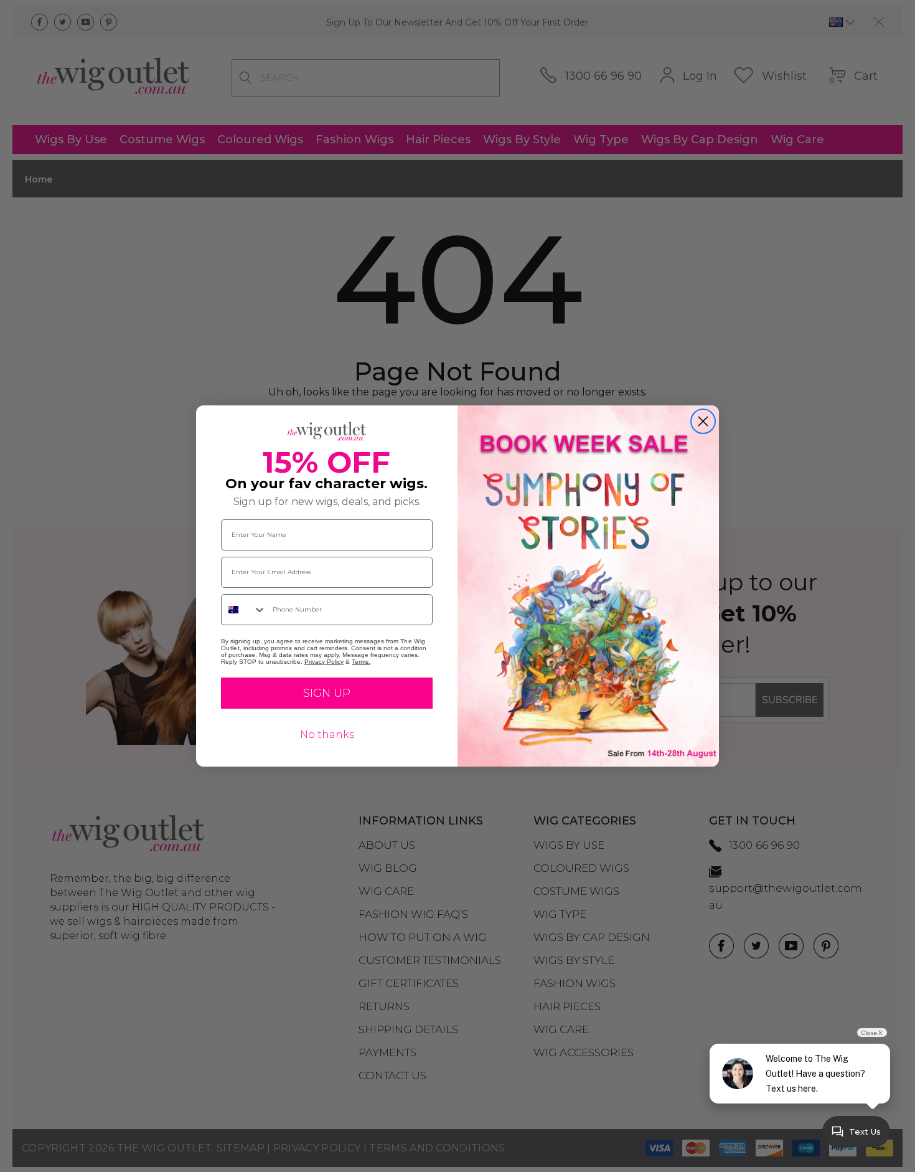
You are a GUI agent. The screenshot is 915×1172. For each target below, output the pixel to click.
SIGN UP (326, 693)
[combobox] (244, 610)
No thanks (327, 734)
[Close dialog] (703, 421)
